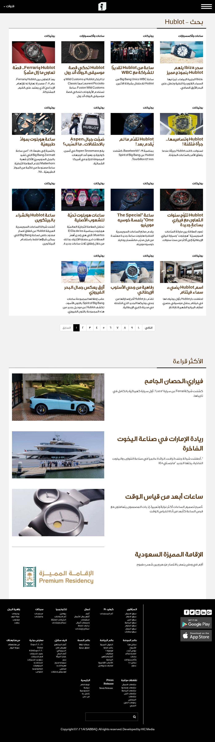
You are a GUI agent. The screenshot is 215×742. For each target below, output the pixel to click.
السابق (67, 327)
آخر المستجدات (106, 614)
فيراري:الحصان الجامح (173, 381)
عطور (133, 666)
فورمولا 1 (109, 651)
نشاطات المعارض (132, 698)
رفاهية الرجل (13, 609)
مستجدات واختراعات (38, 615)
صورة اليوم (14, 648)
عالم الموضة (130, 640)
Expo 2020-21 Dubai (37, 646)
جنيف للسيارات (36, 654)
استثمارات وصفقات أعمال (82, 621)
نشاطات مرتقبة (129, 680)
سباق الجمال (130, 629)
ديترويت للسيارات (35, 660)
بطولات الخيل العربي (130, 704)
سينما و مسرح (60, 663)
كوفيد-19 (108, 609)
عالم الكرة (108, 648)
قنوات (10, 6)
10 (139, 327)
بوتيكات (16, 614)
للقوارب (39, 672)
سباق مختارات (130, 632)
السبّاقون (132, 609)
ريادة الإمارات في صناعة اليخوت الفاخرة (160, 443)
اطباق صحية (84, 648)
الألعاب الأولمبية (105, 663)
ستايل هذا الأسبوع (131, 646)
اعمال (87, 609)
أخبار (87, 614)
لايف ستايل (61, 640)
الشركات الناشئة (58, 620)
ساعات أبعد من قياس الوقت (164, 496)
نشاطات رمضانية (128, 688)
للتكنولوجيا (37, 669)
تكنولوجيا (61, 609)
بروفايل (63, 614)
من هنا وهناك (13, 640)
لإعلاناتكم (84, 685)
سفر (64, 660)
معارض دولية (36, 640)
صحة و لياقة (84, 645)
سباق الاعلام (131, 617)
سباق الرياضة (130, 623)
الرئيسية (85, 680)
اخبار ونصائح (130, 654)
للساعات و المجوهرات (38, 664)
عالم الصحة (83, 640)
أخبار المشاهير (60, 645)
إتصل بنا (85, 694)
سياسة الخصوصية (84, 689)
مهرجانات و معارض (61, 667)
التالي (148, 327)
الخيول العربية (106, 645)
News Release (106, 688)
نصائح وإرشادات (82, 629)
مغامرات (109, 654)
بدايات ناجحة (83, 626)
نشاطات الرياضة (129, 691)
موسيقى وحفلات (58, 672)
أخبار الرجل (61, 654)
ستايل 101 (132, 663)
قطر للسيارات (37, 657)
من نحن (86, 697)
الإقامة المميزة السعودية (169, 554)
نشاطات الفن (130, 694)
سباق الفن (131, 620)
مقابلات (16, 620)
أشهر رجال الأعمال (81, 617)
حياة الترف (15, 617)
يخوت (17, 623)
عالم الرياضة (106, 640)
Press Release (108, 682)
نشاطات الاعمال (129, 685)
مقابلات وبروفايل (105, 666)
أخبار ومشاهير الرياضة (107, 658)
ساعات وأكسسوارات (130, 658)
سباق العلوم (130, 626)
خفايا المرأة (61, 657)
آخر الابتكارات (60, 617)
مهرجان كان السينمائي (61, 649)
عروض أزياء (131, 651)
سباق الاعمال (130, 614)
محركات (39, 609)
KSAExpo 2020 (36, 651)
